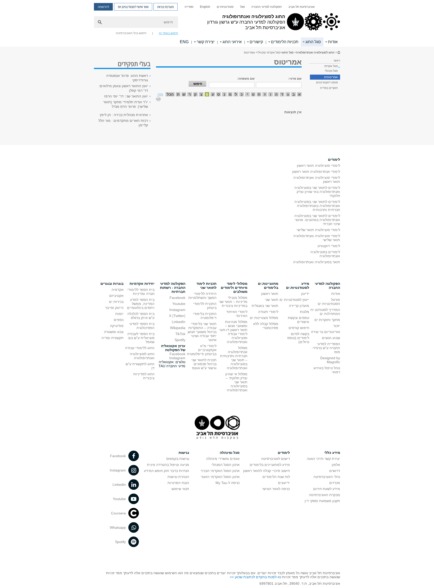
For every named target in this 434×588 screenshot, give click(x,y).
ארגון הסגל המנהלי (225, 465)
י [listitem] (247, 94)
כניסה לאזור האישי (276, 489)
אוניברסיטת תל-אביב (301, 7)
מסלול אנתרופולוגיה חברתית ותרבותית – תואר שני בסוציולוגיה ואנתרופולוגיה (233, 358)
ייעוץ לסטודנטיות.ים (294, 300)
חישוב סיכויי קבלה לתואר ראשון (266, 471)
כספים (119, 320)
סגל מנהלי (331, 71)
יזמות (119, 314)
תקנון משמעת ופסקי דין (322, 501)
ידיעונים (284, 483)
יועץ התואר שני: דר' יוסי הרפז (126, 96)
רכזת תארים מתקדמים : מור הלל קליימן (123, 123)
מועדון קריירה (299, 306)
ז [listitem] (264, 94)
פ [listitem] (207, 94)
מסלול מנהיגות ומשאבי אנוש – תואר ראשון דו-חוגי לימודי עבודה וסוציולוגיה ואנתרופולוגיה (233, 332)
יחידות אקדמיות (142, 284)
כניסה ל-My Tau (227, 483)
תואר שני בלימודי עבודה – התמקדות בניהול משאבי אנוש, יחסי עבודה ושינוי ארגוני (201, 332)
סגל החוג (313, 42)
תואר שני (271, 300)
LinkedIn (178, 322)
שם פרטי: (295, 78)
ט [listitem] (253, 94)
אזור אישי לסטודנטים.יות (133, 7)
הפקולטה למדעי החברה (266, 7)
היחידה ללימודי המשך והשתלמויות (202, 296)
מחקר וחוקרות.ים (327, 320)
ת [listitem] (178, 94)
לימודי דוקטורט (328, 246)
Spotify (180, 340)
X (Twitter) (177, 316)
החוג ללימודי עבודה (139, 348)
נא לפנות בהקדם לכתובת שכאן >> (255, 577)
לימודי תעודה (268, 312)
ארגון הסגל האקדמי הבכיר (220, 471)
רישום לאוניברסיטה (275, 459)
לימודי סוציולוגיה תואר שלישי (318, 230)
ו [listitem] (270, 94)
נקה (160, 94)
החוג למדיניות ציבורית (143, 376)
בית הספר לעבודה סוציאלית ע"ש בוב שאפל (140, 338)
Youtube (178, 304)
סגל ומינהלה (230, 453)
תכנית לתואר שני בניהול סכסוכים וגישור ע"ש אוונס (203, 364)
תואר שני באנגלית (265, 306)
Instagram (177, 310)
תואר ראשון (269, 294)
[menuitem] (301, 6)
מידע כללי (332, 453)
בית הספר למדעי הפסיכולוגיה (141, 326)
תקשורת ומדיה (112, 338)
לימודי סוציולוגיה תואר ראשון (318, 166)
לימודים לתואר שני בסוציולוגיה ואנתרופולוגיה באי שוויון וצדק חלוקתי (317, 192)
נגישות (184, 453)
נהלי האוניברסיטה (326, 477)
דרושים (334, 471)
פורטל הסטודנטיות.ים (329, 302)
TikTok (180, 334)
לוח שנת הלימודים (276, 477)
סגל (242, 7)
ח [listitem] (259, 94)
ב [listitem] (293, 94)
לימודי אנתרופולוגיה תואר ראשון (316, 172)
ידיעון (305, 294)
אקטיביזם (116, 296)
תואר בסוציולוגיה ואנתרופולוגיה (316, 262)
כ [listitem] (242, 94)
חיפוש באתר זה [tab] (168, 33)
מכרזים (334, 483)
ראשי (337, 60)
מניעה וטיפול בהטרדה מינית (168, 465)
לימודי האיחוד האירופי (236, 314)
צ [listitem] (201, 94)
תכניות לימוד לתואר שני (206, 286)
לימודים (334, 159)
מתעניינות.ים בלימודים (268, 286)
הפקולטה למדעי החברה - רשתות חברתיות (172, 288)
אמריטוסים (331, 77)
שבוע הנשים (331, 338)
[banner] (217, 23)
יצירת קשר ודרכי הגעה (323, 459)
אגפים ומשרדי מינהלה (223, 459)
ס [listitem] (218, 94)
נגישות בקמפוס (177, 459)
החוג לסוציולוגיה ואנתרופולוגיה (338, 52)
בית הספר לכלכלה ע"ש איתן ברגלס (140, 316)
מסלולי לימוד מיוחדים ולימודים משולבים (234, 288)
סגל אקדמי (331, 66)
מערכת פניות (165, 7)
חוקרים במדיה (329, 88)
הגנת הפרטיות (178, 483)
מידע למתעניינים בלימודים (270, 465)
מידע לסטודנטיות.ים (297, 286)
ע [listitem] (213, 94)
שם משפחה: (246, 78)
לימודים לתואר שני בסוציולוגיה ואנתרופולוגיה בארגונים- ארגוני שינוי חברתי (317, 220)
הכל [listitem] (170, 94)
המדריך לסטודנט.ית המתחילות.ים (325, 312)
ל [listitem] (236, 94)
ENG (184, 42)
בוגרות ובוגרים (112, 284)
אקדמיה (118, 290)
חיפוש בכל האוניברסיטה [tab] (131, 33)
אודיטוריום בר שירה (325, 332)
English (205, 7)
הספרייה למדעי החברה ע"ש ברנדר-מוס (326, 348)
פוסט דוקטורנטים (327, 82)
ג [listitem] (288, 94)
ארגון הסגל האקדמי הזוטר (220, 477)
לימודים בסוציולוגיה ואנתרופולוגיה (325, 254)
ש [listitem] (183, 94)
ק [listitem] (195, 94)
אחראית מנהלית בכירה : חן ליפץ (124, 115)
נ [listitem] (224, 94)
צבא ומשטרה (114, 332)
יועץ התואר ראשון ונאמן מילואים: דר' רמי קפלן (123, 88)
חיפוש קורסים (299, 328)
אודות (335, 294)
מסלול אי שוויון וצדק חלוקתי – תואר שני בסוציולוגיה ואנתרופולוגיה (236, 382)
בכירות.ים (116, 302)
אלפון (336, 465)
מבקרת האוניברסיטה (324, 495)
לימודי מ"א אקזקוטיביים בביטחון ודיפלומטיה (201, 350)
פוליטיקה (117, 326)
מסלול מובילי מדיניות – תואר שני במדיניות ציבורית (233, 302)
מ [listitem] (230, 94)
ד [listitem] (282, 94)
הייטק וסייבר (114, 308)
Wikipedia (177, 328)
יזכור (336, 326)
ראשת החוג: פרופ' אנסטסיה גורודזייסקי (127, 78)
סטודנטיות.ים (225, 7)
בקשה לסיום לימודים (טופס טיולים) (298, 338)
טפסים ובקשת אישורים (298, 320)
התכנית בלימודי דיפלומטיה (204, 316)
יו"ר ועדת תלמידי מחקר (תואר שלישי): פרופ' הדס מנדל (125, 104)
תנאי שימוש (180, 489)
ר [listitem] (190, 94)
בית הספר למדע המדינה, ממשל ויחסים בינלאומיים (140, 304)
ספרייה (189, 7)
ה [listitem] (276, 94)
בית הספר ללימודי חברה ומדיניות (140, 292)
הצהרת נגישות (178, 477)
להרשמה (103, 7)
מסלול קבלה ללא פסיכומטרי (265, 326)
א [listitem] (299, 94)
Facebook (177, 298)
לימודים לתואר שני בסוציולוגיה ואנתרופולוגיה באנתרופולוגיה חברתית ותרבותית (317, 206)
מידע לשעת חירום (326, 489)
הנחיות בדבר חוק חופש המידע (166, 471)
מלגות (304, 312)
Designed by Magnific (330, 360)
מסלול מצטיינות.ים (264, 318)
